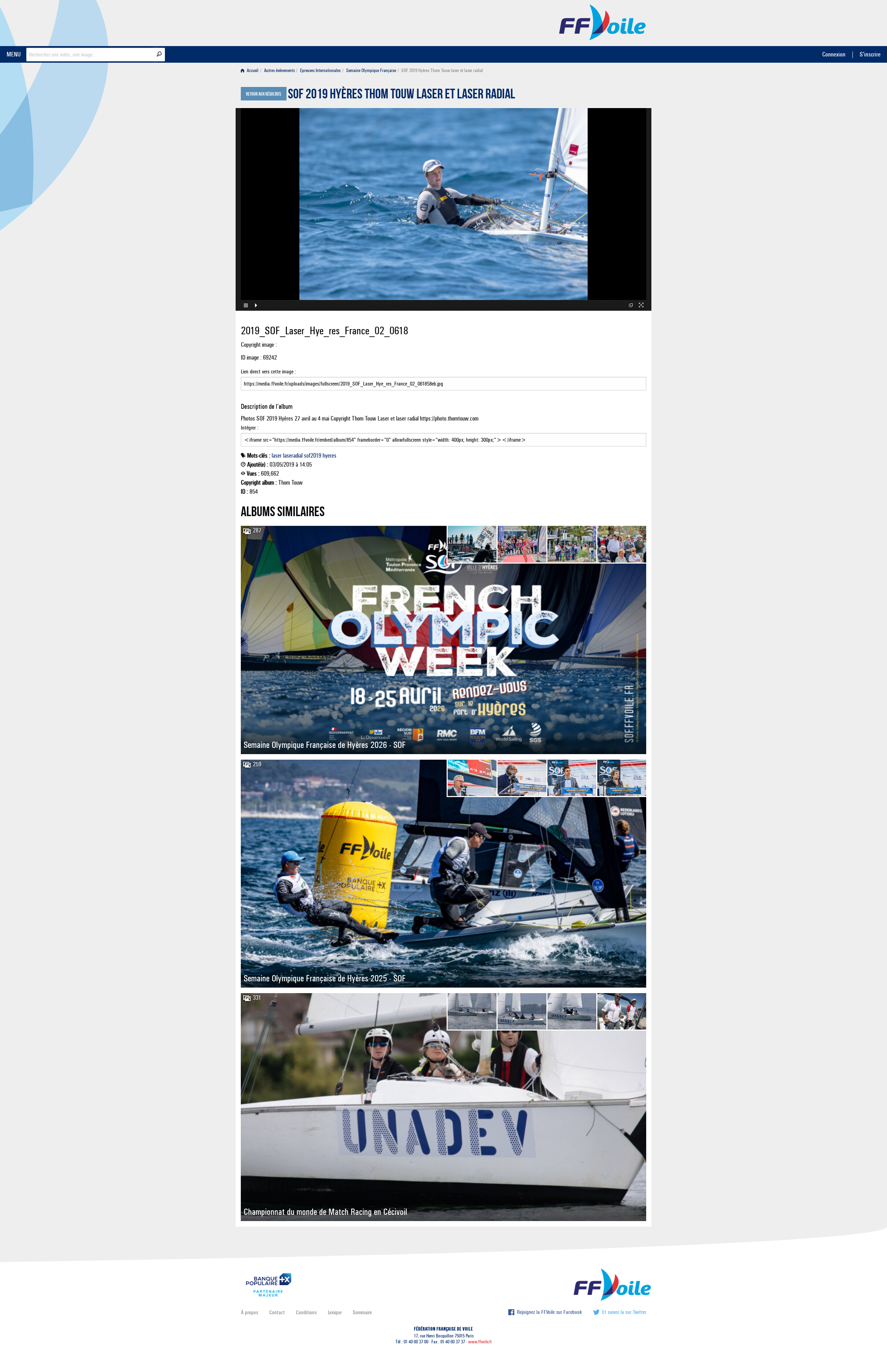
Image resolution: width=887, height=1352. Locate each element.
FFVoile (602, 21)
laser (277, 455)
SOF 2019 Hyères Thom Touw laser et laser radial (401, 96)
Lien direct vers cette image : (268, 371)
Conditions (306, 1312)
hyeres (329, 455)
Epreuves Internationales (320, 70)
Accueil (252, 70)
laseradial (292, 455)
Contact (277, 1312)
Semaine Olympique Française (371, 70)
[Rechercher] (159, 54)
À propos (249, 1312)
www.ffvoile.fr (480, 1342)
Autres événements (279, 70)
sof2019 (312, 455)
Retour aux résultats (263, 94)
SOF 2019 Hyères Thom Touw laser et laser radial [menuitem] (442, 70)
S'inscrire (870, 54)
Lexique (335, 1312)
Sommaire (362, 1312)
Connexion (833, 54)
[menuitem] (251, 70)
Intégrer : (249, 427)
